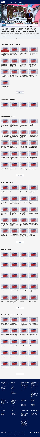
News (12, 381)
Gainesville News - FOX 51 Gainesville (34, 389)
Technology (3, 414)
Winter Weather (24, 400)
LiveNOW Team (34, 414)
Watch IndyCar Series (24, 420)
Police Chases (13, 388)
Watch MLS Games (24, 426)
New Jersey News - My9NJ (24, 389)
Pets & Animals (13, 414)
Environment (23, 404)
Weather (23, 399)
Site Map (32, 417)
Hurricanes (23, 403)
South (32, 381)
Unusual (12, 413)
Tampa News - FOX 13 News (34, 387)
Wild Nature (3, 415)
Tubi (2, 387)
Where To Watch (4, 382)
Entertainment (13, 393)
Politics (12, 386)
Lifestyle (12, 392)
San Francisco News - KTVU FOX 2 (15, 405)
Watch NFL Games (24, 413)
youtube (30, 432)
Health (12, 391)
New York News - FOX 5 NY (25, 383)
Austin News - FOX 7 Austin (34, 396)
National (12, 383)
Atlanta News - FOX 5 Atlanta (34, 383)
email (38, 432)
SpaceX (2, 413)
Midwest (3, 399)
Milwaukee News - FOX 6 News (4, 407)
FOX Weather (3, 386)
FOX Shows (3, 389)
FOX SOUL (3, 388)
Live (2, 381)
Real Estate (33, 405)
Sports (12, 389)
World (12, 384)
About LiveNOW (35, 410)
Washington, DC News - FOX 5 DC (24, 387)
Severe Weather (24, 401)
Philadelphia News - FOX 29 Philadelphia (24, 385)
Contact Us (33, 412)
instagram (34, 432)
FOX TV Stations (4, 384)
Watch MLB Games (24, 416)
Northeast (23, 381)
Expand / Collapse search (38, 2)
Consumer (33, 404)
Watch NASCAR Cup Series (24, 418)
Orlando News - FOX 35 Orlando (34, 385)
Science (3, 410)
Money (32, 399)
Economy (32, 400)
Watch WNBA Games (24, 425)
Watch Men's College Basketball (24, 422)
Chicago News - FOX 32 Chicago (4, 401)
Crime (12, 387)
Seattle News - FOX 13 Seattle (14, 407)
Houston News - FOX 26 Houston (34, 394)
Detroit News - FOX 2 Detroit (4, 403)
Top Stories (13, 382)
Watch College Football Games (24, 415)
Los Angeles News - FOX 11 (14, 403)
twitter (36, 432)
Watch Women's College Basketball (24, 424)
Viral (12, 410)
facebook (32, 432)
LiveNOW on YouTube (5, 383)
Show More (20, 92)
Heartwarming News (14, 412)
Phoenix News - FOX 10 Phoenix (14, 401)
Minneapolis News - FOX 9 (4, 405)
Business (32, 401)
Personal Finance (34, 403)
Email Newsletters (34, 415)
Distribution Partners (34, 413)
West (12, 399)
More (25, 2)
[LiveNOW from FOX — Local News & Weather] (4, 2)
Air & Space (3, 412)
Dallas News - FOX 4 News (34, 392)
